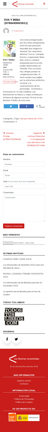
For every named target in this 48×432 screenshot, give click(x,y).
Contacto (24, 383)
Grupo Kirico (18, 31)
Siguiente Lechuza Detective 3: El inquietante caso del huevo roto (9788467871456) (36, 139)
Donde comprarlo (11, 82)
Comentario (8, 192)
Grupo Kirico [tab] (18, 243)
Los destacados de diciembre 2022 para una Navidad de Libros (23, 266)
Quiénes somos (24, 380)
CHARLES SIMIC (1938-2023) (17, 259)
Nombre (6, 159)
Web (19, 181)
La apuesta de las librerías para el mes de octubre (21, 293)
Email (5, 170)
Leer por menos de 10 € (30, 118)
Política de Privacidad (24, 399)
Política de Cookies (24, 402)
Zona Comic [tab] (29, 243)
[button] (44, 3)
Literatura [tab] (8, 243)
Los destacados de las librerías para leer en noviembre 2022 (22, 284)
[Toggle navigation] (4, 4)
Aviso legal (24, 396)
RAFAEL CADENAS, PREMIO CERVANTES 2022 (23, 275)
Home (13, 15)
